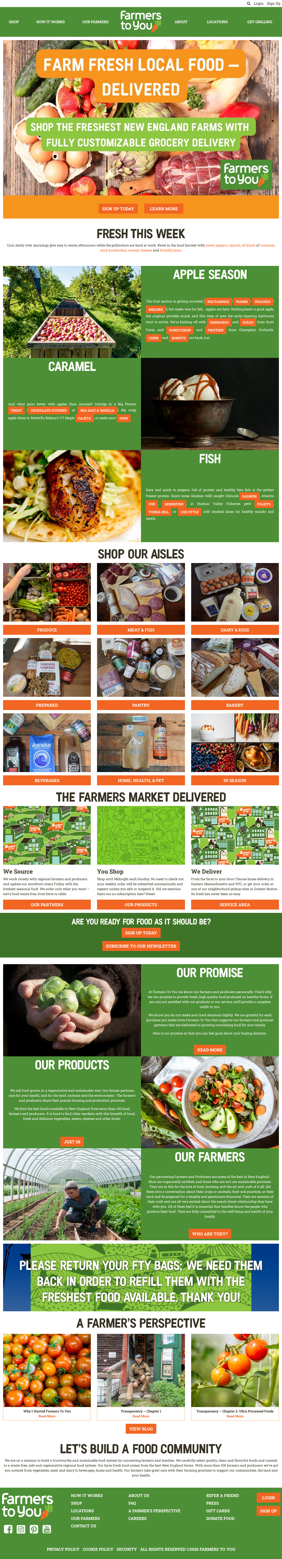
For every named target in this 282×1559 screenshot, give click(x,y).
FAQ (132, 1503)
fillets (264, 504)
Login (259, 3)
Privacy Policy (63, 1549)
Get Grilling (259, 21)
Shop (14, 21)
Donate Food (220, 1518)
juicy (104, 250)
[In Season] (235, 742)
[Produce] (47, 592)
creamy (133, 250)
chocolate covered (49, 410)
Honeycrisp (180, 330)
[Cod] (72, 496)
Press (212, 1503)
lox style (190, 512)
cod (152, 504)
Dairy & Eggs (235, 629)
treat (16, 410)
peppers (221, 245)
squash (234, 245)
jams (177, 250)
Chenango (219, 322)
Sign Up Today (118, 208)
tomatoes (267, 245)
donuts (179, 338)
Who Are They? (210, 1233)
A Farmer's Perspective (154, 1510)
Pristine (216, 330)
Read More (210, 1049)
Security (127, 1549)
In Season (235, 780)
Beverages (47, 780)
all (243, 245)
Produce (47, 629)
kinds (250, 245)
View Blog (141, 1428)
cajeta (84, 418)
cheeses (146, 250)
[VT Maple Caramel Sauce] (210, 403)
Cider (154, 338)
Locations (217, 21)
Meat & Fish (141, 629)
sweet (210, 245)
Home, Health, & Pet (141, 780)
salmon (249, 496)
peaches (262, 301)
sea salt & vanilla (97, 410)
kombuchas (117, 250)
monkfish (174, 504)
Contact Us (83, 1525)
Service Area (235, 904)
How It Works (50, 21)
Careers (137, 1518)
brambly (166, 250)
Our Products (141, 904)
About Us (138, 1495)
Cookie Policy (98, 1549)
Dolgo (248, 322)
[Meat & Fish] (141, 592)
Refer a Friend (222, 1495)
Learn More (164, 208)
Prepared (47, 705)
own (124, 418)
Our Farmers (95, 21)
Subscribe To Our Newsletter (141, 946)
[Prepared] (47, 667)
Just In (72, 1141)
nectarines (218, 301)
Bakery (235, 705)
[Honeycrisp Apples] (72, 311)
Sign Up (273, 3)
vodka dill (159, 512)
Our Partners (47, 904)
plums (242, 301)
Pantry (141, 705)
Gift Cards (218, 1510)
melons (156, 309)
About (181, 21)
